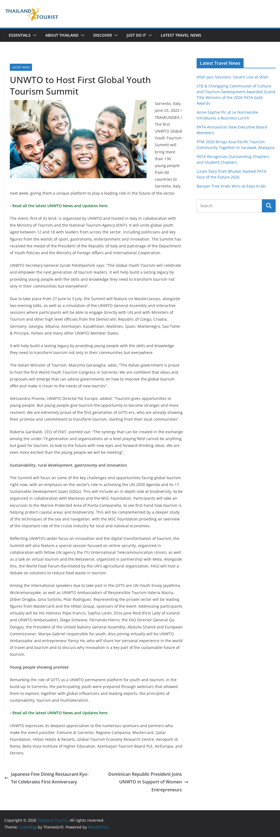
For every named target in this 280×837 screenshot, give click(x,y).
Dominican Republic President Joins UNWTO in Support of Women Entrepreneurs (145, 782)
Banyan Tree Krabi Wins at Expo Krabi (231, 186)
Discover (102, 35)
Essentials (20, 35)
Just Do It (136, 35)
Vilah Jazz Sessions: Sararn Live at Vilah (232, 77)
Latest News (21, 67)
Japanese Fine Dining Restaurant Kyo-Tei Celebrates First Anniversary (50, 778)
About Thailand (61, 35)
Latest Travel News (181, 35)
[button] (34, 35)
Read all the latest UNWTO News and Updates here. (60, 205)
